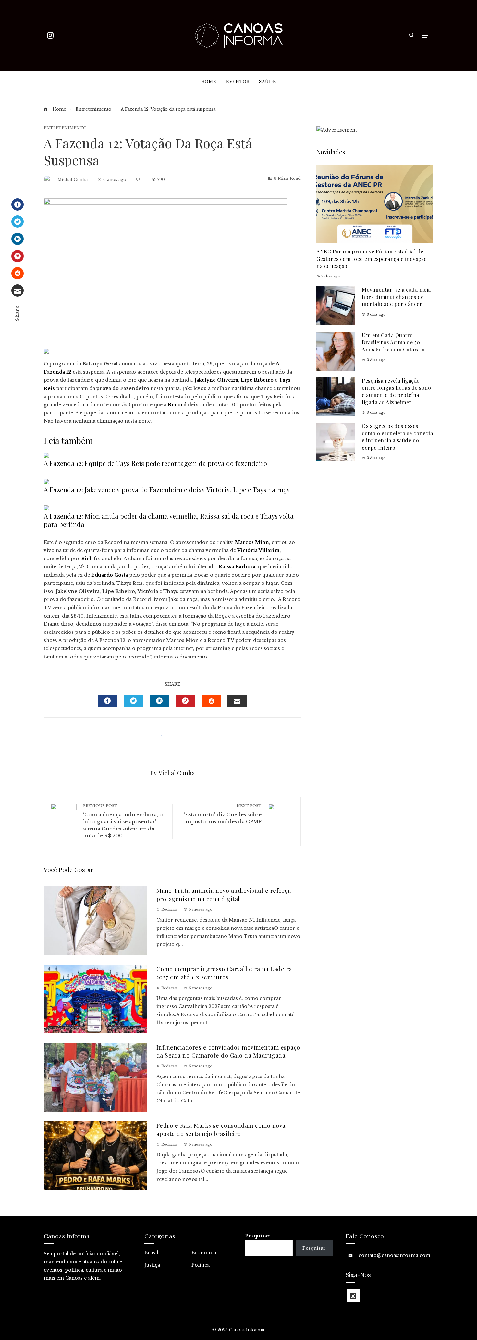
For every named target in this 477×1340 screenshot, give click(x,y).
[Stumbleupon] (17, 273)
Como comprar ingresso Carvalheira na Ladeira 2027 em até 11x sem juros (224, 973)
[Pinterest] (17, 256)
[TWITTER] (133, 701)
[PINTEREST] (185, 701)
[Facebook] (17, 204)
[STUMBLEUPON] (211, 701)
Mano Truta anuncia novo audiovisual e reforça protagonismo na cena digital (223, 894)
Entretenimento (65, 128)
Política (200, 1265)
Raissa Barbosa (236, 567)
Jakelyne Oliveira (216, 380)
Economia (203, 1253)
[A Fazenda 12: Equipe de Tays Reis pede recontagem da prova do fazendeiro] (46, 455)
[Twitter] (17, 221)
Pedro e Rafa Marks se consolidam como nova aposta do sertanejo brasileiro (221, 1129)
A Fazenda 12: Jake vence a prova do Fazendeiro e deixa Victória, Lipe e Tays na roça (167, 489)
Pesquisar (257, 1236)
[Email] (17, 290)
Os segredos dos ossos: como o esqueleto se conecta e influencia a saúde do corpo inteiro (397, 437)
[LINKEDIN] (159, 701)
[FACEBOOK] (107, 701)
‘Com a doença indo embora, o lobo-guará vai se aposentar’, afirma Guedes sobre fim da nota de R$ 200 (123, 821)
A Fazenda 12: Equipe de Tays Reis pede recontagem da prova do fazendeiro (155, 463)
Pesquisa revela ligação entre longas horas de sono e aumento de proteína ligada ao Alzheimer (396, 391)
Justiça (152, 1265)
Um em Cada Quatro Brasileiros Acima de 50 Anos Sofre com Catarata (393, 342)
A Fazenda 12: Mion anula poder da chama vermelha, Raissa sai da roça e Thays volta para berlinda (169, 520)
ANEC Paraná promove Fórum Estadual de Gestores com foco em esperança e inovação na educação (371, 258)
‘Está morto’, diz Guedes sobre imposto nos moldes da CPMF (223, 814)
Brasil (151, 1253)
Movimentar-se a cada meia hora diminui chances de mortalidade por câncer (396, 297)
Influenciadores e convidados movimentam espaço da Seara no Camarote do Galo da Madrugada (228, 1051)
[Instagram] (353, 1295)
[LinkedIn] (17, 239)
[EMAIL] (237, 701)
